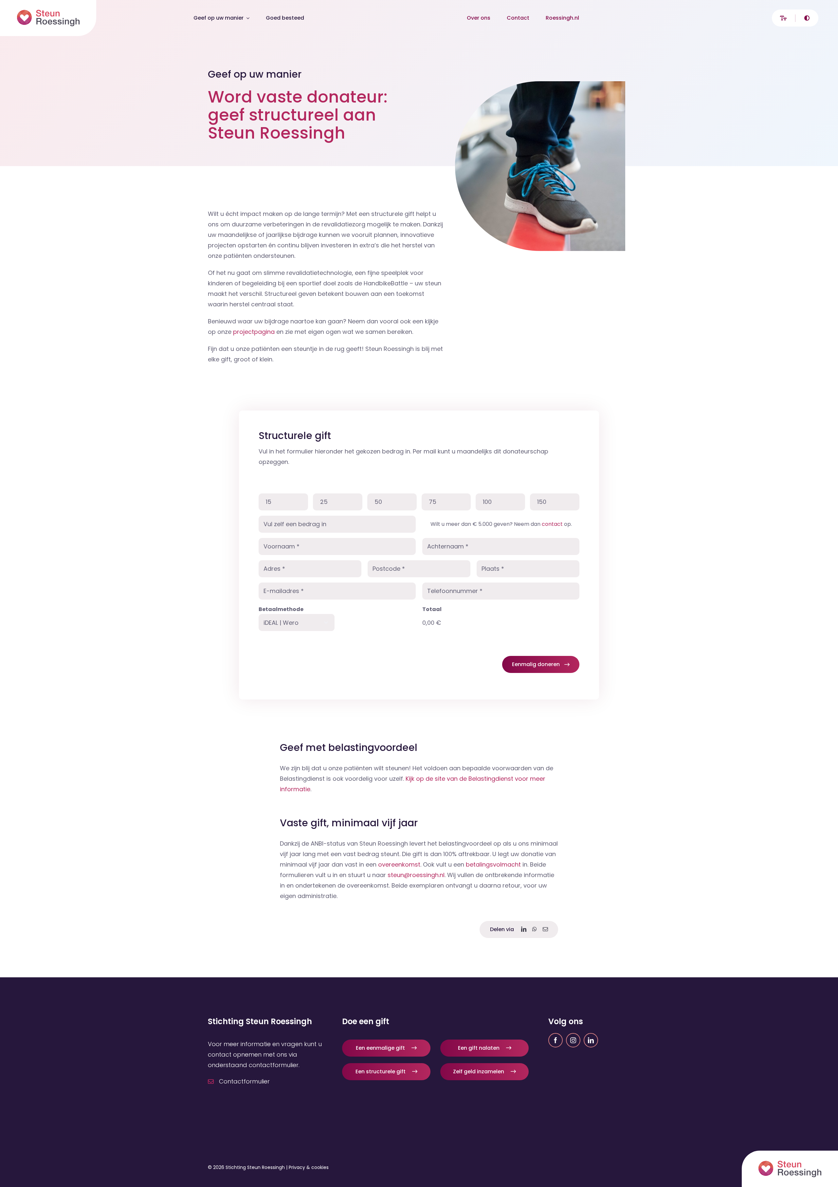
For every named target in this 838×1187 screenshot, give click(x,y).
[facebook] (555, 1040)
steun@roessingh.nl (416, 875)
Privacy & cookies (309, 1167)
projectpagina (254, 332)
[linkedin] (591, 1040)
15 (268, 502)
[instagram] (573, 1040)
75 (432, 502)
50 (378, 502)
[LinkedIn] (523, 929)
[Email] (545, 929)
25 (324, 502)
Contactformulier (244, 1081)
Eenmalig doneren (536, 664)
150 (541, 502)
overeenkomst (399, 864)
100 (487, 502)
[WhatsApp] (534, 929)
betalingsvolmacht (494, 864)
